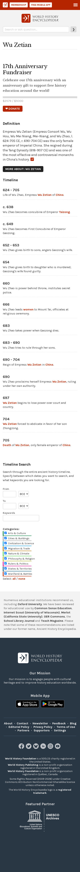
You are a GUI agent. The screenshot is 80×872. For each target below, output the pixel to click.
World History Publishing (23, 764)
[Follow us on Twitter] (29, 748)
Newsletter (40, 723)
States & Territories (20, 568)
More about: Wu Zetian (23, 169)
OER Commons (54, 616)
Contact (22, 723)
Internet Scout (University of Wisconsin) (32, 612)
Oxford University (30, 604)
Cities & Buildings (18, 538)
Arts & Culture (17, 533)
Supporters (42, 730)
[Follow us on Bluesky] (36, 748)
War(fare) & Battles (20, 573)
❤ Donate (12, 108)
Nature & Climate (18, 553)
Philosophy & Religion (21, 558)
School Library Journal (19, 620)
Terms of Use (66, 727)
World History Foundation (20, 758)
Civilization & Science (21, 543)
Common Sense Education (53, 608)
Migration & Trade (19, 548)
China (59, 195)
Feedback (59, 723)
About (8, 723)
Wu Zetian (45, 195)
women (28, 309)
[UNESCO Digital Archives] (40, 819)
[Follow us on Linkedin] (43, 748)
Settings (60, 730)
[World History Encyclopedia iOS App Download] (27, 704)
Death (7, 445)
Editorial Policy (19, 727)
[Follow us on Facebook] (22, 748)
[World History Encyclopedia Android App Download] (52, 704)
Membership (18, 5)
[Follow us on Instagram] (51, 748)
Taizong (64, 212)
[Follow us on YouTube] (58, 748)
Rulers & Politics (18, 563)
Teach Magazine (52, 620)
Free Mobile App (40, 5)
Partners (23, 730)
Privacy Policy (42, 727)
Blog (73, 723)
